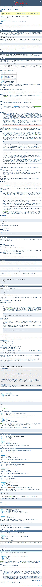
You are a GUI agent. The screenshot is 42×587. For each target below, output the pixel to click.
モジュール (24, 6)
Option (9, 129)
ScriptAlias (37, 134)
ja (40, 580)
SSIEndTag (11, 496)
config (2, 73)
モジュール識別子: (4, 18)
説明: (2, 16)
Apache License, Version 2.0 (8, 582)
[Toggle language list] (1, 11)
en (37, 580)
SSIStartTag (5, 408)
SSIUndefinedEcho (9, 93)
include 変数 (16, 106)
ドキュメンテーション (12, 6)
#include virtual (12, 155)
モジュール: (3, 397)
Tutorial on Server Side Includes (10, 49)
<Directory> (38, 39)
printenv (2, 81)
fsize (2, 77)
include (2, 80)
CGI (32, 138)
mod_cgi (34, 84)
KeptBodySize (5, 211)
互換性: (2, 21)
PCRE (6, 322)
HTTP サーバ (6, 6)
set (1, 82)
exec (2, 76)
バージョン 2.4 (19, 6)
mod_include (6, 84)
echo (2, 75)
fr (39, 580)
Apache (1, 6)
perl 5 (19, 322)
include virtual (13, 146)
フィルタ (14, 32)
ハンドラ (15, 45)
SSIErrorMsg (5, 96)
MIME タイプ (37, 561)
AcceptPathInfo (5, 55)
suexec (24, 159)
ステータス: (3, 17)
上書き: (2, 418)
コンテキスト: (3, 395)
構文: (2, 393)
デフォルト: (3, 394)
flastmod (2, 78)
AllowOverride (12, 40)
